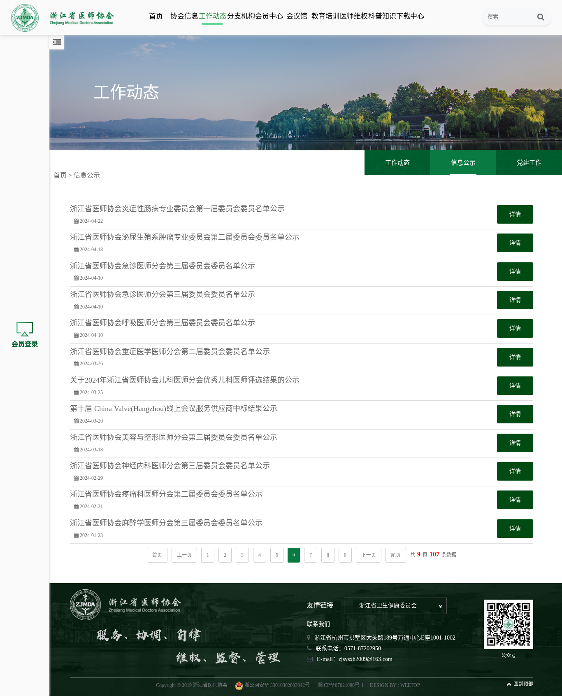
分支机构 (240, 16)
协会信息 (183, 16)
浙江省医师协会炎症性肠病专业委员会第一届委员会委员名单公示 (177, 209)
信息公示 (463, 162)
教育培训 (325, 16)
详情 (515, 214)
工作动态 (212, 16)
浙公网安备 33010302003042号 (277, 685)
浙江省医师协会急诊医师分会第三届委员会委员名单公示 (162, 266)
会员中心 (268, 16)
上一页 (184, 555)
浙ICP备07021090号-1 (340, 685)
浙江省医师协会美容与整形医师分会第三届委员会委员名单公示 (173, 437)
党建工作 (529, 162)
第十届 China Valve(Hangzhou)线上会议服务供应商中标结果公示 (173, 409)
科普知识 (381, 16)
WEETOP (410, 685)
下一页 (368, 555)
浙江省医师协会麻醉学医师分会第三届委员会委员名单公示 (166, 523)
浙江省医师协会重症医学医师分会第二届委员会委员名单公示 (170, 352)
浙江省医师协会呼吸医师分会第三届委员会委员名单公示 (162, 323)
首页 (156, 16)
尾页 (396, 555)
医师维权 (353, 16)
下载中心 (409, 16)
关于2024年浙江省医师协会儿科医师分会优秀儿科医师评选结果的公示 (185, 380)
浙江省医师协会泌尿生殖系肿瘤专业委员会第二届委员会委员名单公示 (185, 237)
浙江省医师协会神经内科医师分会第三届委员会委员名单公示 (170, 466)
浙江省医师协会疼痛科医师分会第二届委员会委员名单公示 (166, 494)
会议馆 (296, 16)
